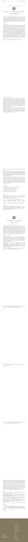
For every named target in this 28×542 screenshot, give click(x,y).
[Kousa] (4, 1)
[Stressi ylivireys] (14, 8)
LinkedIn (15, 535)
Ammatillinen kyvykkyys (13, 15)
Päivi (19, 15)
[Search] (25, 1)
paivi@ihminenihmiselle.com (10, 509)
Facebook (15, 536)
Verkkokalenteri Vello (4, 535)
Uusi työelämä (16, 15)
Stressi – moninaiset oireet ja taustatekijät (14, 13)
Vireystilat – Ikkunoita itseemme (14, 222)
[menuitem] (6, 1)
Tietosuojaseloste (16, 539)
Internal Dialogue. (22, 206)
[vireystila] (14, 217)
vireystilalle (18, 16)
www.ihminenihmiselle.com (6, 210)
